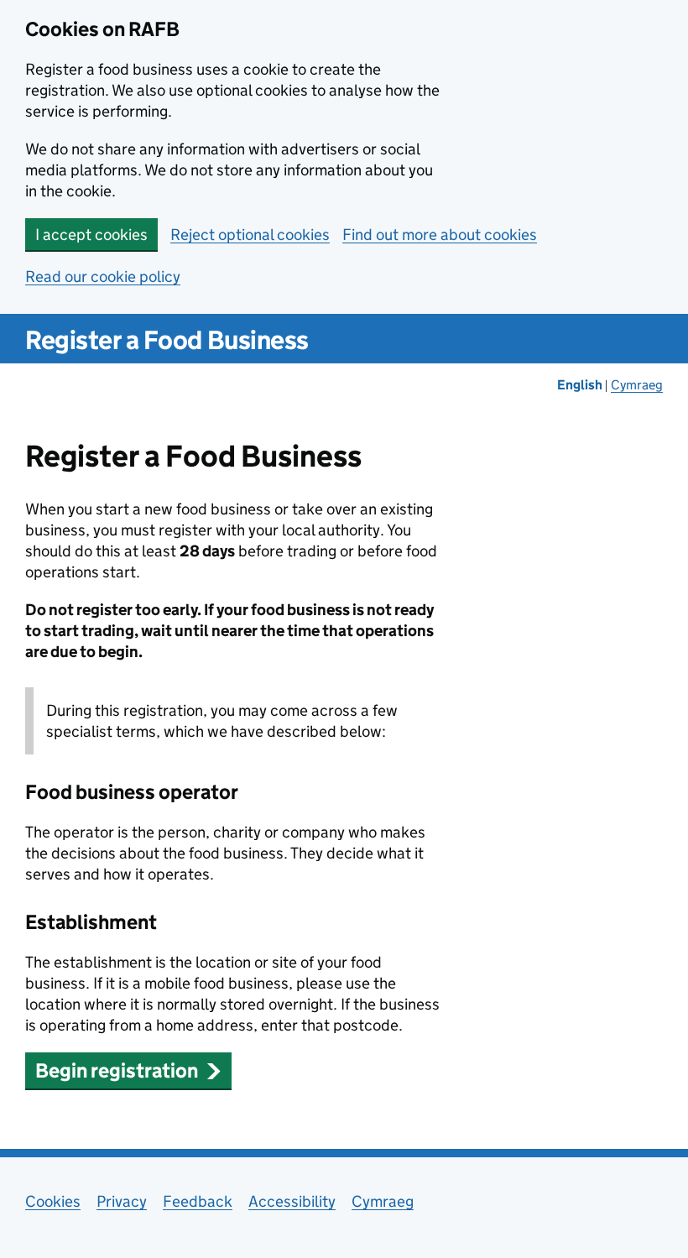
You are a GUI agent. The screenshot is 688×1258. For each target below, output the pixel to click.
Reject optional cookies (250, 235)
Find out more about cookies (439, 235)
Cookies (53, 1201)
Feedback (197, 1201)
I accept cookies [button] (91, 234)
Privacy (121, 1201)
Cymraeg (637, 385)
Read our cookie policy (102, 276)
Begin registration (116, 1070)
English (581, 385)
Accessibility (292, 1201)
